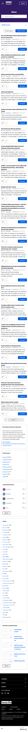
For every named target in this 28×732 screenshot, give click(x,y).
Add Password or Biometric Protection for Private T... (19, 647)
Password (5, 566)
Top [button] (2, 728)
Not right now (6, 471)
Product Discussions (7, 583)
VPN (4, 614)
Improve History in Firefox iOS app (11, 346)
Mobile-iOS (5, 561)
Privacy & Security (7, 581)
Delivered (5, 474)
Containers (5, 534)
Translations (5, 610)
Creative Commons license (7, 718)
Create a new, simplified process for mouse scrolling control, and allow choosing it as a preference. (13, 326)
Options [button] (26, 24)
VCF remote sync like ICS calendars (11, 128)
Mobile (4, 556)
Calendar (5, 532)
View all (6, 513)
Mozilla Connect (8, 3)
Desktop (5, 539)
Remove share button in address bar (19, 638)
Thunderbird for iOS (7, 605)
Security (5, 590)
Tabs (4, 595)
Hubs (4, 551)
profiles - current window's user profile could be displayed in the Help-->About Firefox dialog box (13, 167)
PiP (3, 573)
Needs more (5, 462)
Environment (6, 544)
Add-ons (5, 527)
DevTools (5, 542)
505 (20, 420)
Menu (4, 554)
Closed (4, 476)
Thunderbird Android (8, 602)
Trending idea (6, 459)
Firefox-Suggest (7, 547)
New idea (8, 39)
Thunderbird (6, 600)
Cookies (10, 709)
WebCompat (6, 617)
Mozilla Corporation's (8, 712)
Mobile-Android (6, 559)
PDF (4, 568)
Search (4, 588)
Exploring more (6, 466)
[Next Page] (23, 419)
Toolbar (4, 607)
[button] (2, 49)
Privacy (4, 578)
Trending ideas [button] (8, 31)
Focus (4, 549)
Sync (4, 593)
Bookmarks (5, 530)
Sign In (23, 3)
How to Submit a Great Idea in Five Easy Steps (14, 443)
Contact (18, 709)
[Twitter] (2, 693)
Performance (6, 571)
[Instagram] (5, 693)
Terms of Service (14, 706)
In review (5, 464)
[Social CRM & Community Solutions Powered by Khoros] (23, 729)
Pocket (4, 576)
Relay (4, 585)
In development (6, 469)
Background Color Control (8, 187)
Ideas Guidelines (6, 442)
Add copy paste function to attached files (12, 74)
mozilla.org (3, 706)
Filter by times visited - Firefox (9, 402)
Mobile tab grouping (19, 660)
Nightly (4, 564)
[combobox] (14, 16)
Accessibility (6, 525)
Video (4, 612)
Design (4, 537)
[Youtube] (8, 693)
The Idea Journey (7, 445)
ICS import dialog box (7, 92)
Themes (4, 597)
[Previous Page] (5, 419)
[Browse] (2, 3)
